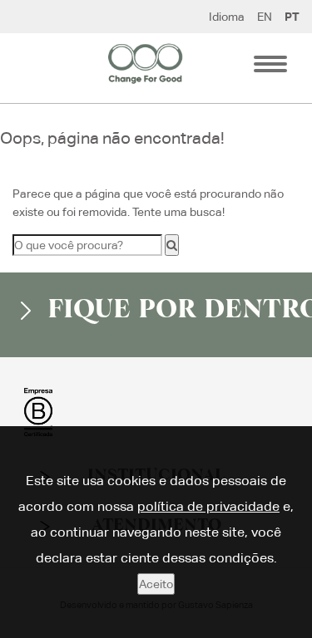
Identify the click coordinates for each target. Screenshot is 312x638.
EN (264, 16)
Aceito (156, 584)
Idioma (227, 16)
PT (292, 16)
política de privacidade (208, 506)
